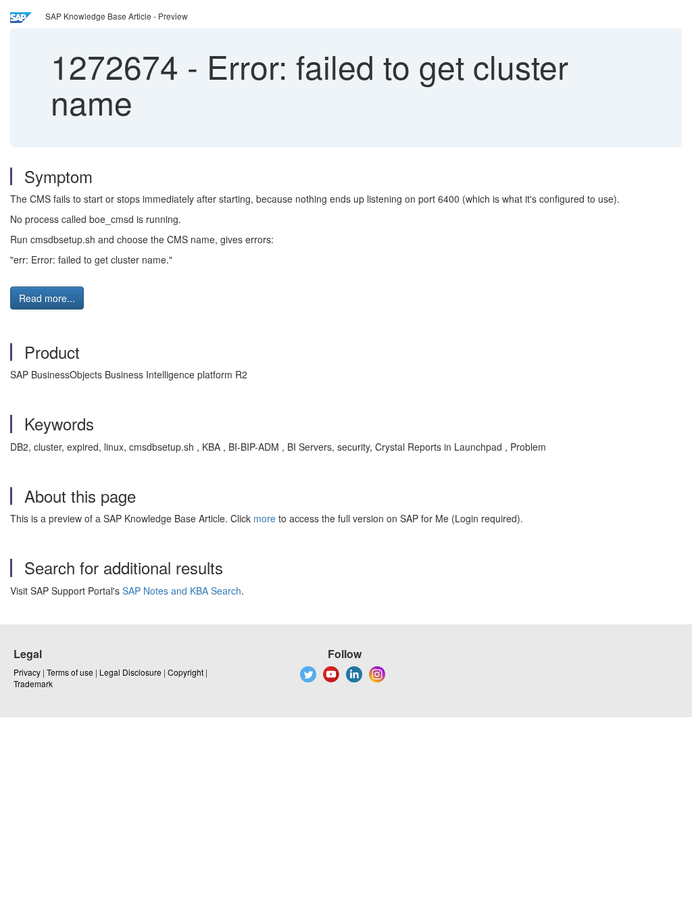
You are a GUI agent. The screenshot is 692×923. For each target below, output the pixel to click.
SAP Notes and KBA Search (181, 590)
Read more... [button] (47, 298)
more (264, 518)
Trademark (33, 683)
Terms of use (70, 672)
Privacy (27, 672)
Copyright (185, 672)
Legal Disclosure (130, 672)
